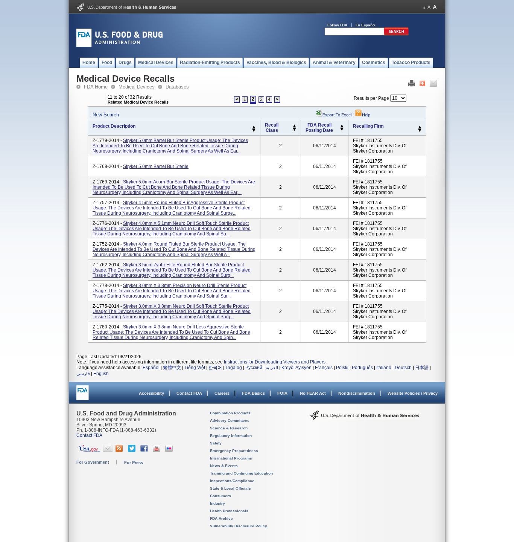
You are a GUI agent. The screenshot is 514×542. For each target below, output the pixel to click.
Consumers (220, 496)
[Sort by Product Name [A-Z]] (253, 127)
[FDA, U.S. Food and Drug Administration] (119, 45)
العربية (272, 367)
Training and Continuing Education (241, 473)
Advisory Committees (229, 420)
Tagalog (233, 367)
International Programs (231, 458)
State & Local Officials (230, 488)
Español (151, 367)
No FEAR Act (313, 393)
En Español (366, 25)
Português (362, 367)
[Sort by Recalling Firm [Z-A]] (419, 130)
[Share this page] (422, 85)
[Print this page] (411, 85)
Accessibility (151, 393)
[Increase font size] (435, 7)
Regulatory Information (231, 436)
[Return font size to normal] (428, 7)
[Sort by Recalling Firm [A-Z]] (419, 127)
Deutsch (403, 367)
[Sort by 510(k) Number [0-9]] (294, 126)
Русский (253, 367)
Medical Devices (137, 87)
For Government (92, 462)
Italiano (383, 367)
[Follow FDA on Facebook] (145, 450)
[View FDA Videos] (157, 450)
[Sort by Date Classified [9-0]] (342, 129)
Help (366, 115)
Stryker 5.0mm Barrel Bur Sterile (156, 166)
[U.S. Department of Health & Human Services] (365, 418)
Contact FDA (189, 393)
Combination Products (230, 413)
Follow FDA (337, 25)
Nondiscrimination (356, 393)
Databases (177, 87)
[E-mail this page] (433, 85)
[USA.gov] (88, 450)
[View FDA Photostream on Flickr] (170, 450)
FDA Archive (221, 518)
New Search (106, 115)
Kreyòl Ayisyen (296, 367)
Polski (342, 367)
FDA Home (96, 87)
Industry (217, 503)
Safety (216, 443)
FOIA (282, 393)
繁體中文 (172, 367)
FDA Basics (253, 393)
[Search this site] (396, 34)
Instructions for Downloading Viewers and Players (274, 362)
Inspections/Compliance (232, 481)
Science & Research (229, 428)
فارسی (83, 373)
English (101, 373)
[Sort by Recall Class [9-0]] (294, 129)
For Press (133, 462)
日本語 (422, 367)
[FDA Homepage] (82, 396)
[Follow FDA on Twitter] (132, 450)
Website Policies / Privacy (413, 393)
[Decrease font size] (424, 7)
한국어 (215, 367)
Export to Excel (336, 115)
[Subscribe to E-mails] (108, 450)
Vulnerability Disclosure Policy (238, 526)
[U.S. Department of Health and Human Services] (126, 9)
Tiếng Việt (194, 367)
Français (324, 367)
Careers (222, 393)
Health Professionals (229, 511)
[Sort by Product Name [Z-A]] (253, 130)
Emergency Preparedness (234, 451)
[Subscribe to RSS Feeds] (120, 450)
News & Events (224, 466)
